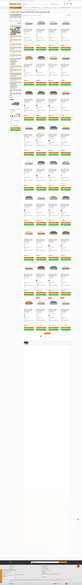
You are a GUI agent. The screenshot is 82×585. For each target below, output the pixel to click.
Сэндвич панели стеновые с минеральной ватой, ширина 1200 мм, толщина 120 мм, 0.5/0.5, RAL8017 (28, 100)
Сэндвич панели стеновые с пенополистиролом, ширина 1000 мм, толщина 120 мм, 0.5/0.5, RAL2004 (52, 205)
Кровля (25, 7)
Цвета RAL (27, 0)
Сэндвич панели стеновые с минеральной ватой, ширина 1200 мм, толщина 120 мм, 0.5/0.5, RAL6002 (40, 135)
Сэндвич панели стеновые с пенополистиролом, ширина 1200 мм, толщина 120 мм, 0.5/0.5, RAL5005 (52, 310)
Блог (33, 0)
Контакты (11, 0)
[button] (9, 115)
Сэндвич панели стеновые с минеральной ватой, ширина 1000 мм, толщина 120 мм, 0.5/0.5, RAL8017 (52, 240)
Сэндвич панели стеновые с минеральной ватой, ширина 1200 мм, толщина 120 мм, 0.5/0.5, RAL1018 (65, 135)
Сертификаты (23, 0)
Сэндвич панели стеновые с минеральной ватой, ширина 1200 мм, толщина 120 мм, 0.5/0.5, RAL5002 (52, 135)
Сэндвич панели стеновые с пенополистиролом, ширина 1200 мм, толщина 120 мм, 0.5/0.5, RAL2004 (28, 65)
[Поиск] (47, 4)
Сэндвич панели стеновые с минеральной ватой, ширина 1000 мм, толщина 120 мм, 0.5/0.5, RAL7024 (65, 240)
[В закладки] (20, 99)
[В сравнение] (20, 101)
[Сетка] (68, 15)
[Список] (69, 15)
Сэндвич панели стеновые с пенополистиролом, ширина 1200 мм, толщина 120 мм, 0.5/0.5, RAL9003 (28, 30)
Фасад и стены (46, 7)
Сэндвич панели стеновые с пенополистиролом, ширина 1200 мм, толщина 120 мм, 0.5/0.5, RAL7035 (65, 30)
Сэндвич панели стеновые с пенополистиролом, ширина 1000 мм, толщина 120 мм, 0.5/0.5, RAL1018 (28, 240)
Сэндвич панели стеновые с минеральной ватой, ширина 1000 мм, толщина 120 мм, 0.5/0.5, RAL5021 (52, 275)
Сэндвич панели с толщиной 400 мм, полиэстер (15, 110)
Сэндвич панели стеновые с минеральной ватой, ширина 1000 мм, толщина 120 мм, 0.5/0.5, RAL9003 (28, 275)
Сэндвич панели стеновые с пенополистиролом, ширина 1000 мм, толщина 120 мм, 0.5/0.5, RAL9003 (28, 170)
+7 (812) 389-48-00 (54, 3)
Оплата (20, 0)
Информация (12, 566)
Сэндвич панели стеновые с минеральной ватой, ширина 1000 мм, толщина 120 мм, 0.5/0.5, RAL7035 (65, 275)
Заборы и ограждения (35, 7)
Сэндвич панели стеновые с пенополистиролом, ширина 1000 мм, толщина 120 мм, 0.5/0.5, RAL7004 (65, 170)
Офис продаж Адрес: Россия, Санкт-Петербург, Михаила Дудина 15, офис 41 (51, 573)
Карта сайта (30, 0)
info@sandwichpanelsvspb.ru (56, 4)
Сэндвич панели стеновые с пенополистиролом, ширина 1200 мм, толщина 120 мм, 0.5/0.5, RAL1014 (40, 310)
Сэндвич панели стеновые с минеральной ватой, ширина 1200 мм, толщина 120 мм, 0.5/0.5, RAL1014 (65, 100)
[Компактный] (71, 15)
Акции (55, 7)
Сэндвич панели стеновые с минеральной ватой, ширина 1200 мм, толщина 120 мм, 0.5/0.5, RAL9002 (28, 135)
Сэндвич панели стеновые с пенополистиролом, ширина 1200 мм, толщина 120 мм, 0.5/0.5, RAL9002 (52, 30)
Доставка (17, 0)
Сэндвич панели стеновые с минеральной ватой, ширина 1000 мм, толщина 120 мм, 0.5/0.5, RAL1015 (40, 240)
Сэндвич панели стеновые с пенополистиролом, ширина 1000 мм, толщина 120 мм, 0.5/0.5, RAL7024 (52, 170)
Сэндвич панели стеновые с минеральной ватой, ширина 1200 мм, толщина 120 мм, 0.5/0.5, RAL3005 (52, 100)
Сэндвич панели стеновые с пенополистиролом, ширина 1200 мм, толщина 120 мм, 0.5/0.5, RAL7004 (40, 30)
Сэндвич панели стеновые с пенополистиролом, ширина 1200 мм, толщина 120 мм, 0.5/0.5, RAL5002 (40, 65)
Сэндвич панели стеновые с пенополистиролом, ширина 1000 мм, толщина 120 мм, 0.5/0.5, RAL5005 (28, 205)
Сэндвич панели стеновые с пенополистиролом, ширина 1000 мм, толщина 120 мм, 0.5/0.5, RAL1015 (40, 205)
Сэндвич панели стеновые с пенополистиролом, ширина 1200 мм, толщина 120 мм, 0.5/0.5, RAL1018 (52, 65)
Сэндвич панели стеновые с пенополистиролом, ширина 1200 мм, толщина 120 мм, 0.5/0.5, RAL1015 (65, 310)
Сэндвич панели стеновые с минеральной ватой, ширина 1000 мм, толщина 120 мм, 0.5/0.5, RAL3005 (40, 275)
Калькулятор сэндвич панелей (65, 7)
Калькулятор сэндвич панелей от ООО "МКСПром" (17, 574)
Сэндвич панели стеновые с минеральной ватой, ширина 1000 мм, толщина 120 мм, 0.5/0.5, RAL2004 (28, 310)
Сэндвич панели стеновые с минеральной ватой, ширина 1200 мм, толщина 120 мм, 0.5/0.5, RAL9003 (65, 65)
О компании (14, 0)
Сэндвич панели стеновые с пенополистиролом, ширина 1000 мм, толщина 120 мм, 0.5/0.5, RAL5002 (65, 205)
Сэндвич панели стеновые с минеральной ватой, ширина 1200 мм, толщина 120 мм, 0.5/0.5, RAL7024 (40, 100)
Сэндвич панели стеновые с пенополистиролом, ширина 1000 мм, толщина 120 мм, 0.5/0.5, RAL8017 (40, 170)
